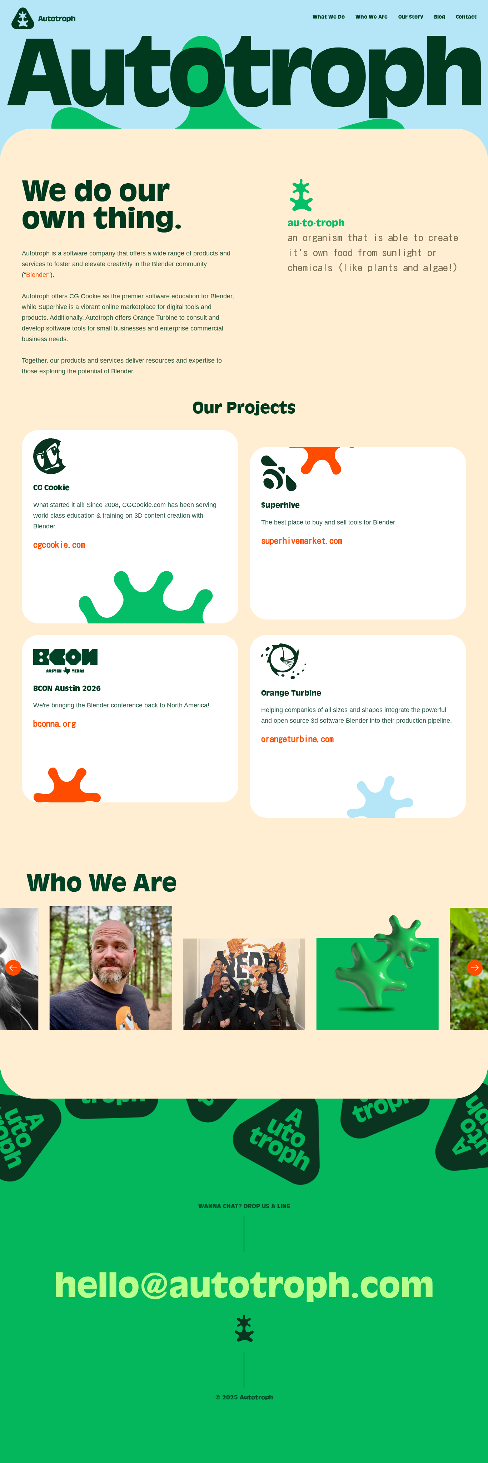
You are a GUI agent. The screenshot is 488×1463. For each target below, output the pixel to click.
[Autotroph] (43, 18)
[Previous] (13, 968)
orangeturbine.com (297, 739)
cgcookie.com (59, 544)
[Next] (475, 968)
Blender (37, 274)
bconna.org (54, 723)
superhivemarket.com (301, 540)
